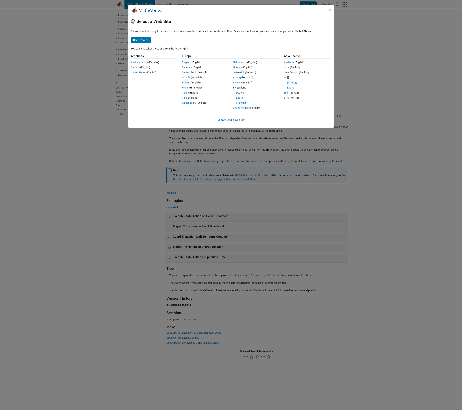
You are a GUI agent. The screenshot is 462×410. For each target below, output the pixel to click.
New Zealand (291, 72)
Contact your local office (231, 119)
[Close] (329, 10)
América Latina (139, 62)
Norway (237, 67)
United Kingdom (242, 107)
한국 (286, 97)
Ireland (186, 92)
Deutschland (189, 72)
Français (241, 102)
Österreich (239, 72)
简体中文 (292, 82)
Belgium (186, 62)
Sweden (237, 82)
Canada (135, 67)
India (286, 67)
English (240, 97)
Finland (186, 82)
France (186, 87)
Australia (289, 62)
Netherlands (240, 62)
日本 (286, 92)
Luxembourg (189, 102)
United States (138, 72)
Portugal (238, 77)
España (186, 77)
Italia (185, 97)
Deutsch (240, 92)
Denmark (187, 67)
